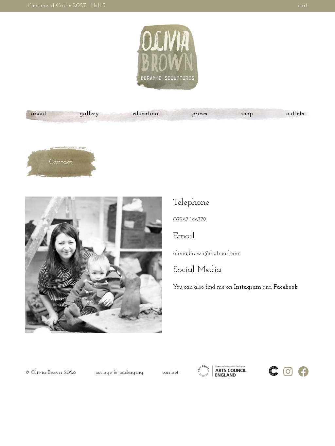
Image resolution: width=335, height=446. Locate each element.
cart (303, 6)
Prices (199, 114)
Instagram (247, 287)
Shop (246, 114)
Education (145, 114)
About (38, 114)
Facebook (285, 287)
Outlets (295, 114)
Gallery (89, 114)
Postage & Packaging (119, 372)
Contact (170, 372)
